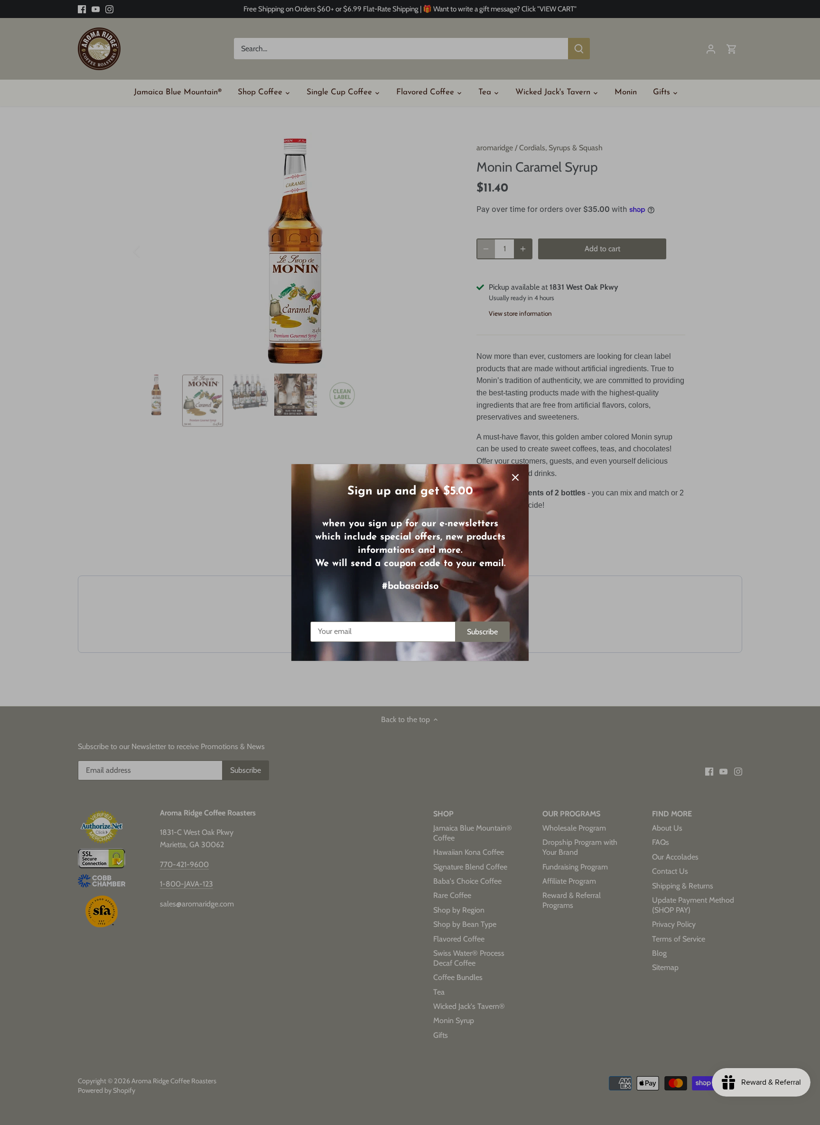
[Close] (515, 477)
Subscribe (482, 631)
